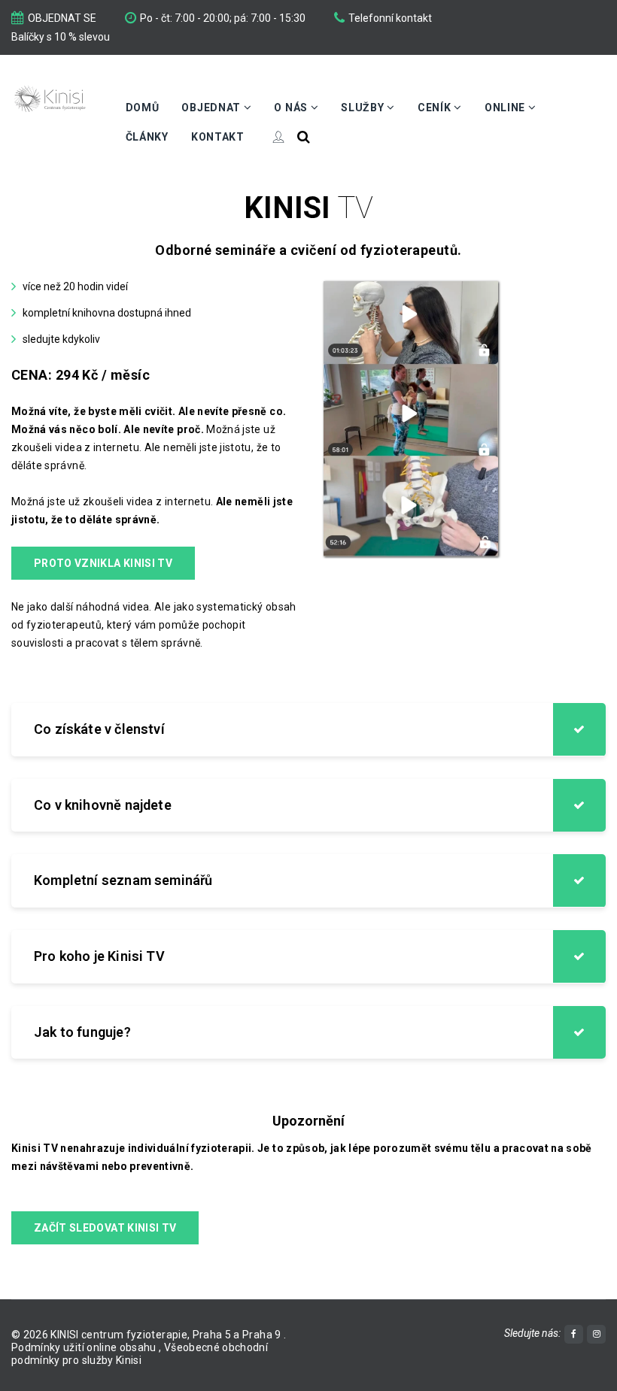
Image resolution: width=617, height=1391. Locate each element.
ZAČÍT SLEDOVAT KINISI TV (105, 1228)
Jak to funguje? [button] (82, 1032)
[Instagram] (596, 1334)
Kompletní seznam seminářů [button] (123, 880)
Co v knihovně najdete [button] (103, 805)
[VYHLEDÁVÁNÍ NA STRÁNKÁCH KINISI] (303, 137)
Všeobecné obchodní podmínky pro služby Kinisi (139, 1353)
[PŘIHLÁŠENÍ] (271, 137)
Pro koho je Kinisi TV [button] (99, 956)
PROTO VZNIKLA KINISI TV (103, 563)
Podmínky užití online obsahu (85, 1347)
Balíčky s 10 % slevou (60, 37)
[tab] (308, 729)
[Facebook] (573, 1334)
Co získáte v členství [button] (99, 729)
